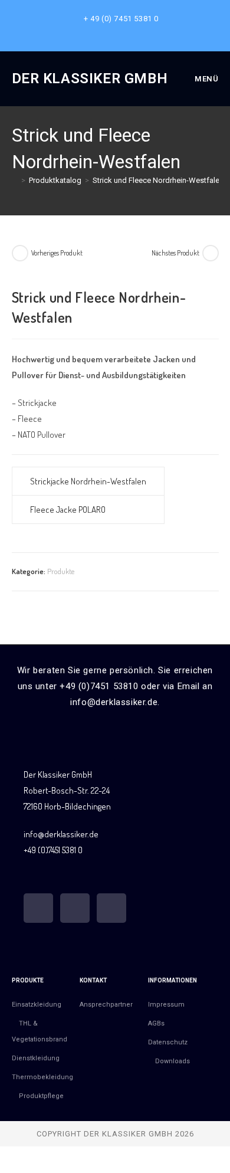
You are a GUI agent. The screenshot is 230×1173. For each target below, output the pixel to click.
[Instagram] (75, 908)
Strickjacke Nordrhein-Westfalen (88, 481)
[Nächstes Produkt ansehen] (210, 253)
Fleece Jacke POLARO (68, 509)
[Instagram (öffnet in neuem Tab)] (117, 30)
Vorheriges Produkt (57, 252)
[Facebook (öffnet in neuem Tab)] (103, 30)
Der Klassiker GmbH (90, 78)
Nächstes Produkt (175, 252)
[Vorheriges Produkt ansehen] (20, 253)
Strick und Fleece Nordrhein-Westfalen (158, 180)
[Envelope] (111, 908)
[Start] (15, 180)
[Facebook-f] (38, 908)
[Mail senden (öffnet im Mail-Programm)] (129, 30)
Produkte (60, 571)
